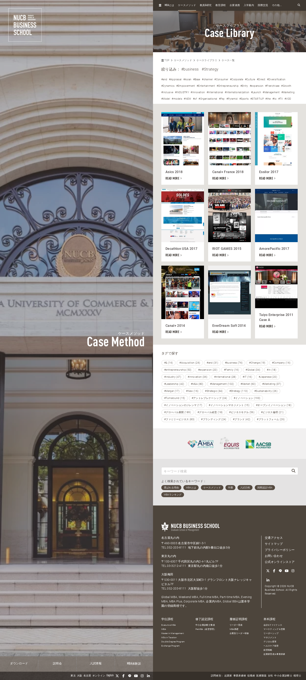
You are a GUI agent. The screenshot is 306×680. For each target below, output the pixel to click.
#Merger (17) (171, 391)
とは (169, 5)
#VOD (288, 98)
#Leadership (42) (174, 384)
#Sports (244, 98)
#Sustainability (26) (265, 391)
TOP (166, 60)
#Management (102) (222, 384)
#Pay (222, 98)
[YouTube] (136, 676)
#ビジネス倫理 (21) (272, 412)
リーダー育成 (236, 625)
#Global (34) (253, 369)
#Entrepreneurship (228, 85)
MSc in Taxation (169, 637)
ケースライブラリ (207, 60)
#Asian (187, 79)
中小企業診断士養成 (205, 625)
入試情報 (96, 663)
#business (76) (234, 362)
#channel (207, 79)
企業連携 (235, 5)
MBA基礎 (234, 629)
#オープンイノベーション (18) (273, 405)
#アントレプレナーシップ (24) (209, 398)
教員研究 (206, 5)
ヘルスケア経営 (271, 646)
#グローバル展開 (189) (177, 412)
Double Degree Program (173, 641)
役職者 (251, 676)
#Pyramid (232, 98)
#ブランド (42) (241, 419)
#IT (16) (247, 376)
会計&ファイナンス (273, 625)
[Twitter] (117, 676)
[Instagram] (142, 676)
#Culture (250, 79)
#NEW (187, 98)
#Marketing (288, 92)
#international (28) (225, 376)
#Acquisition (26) (189, 362)
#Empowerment (185, 85)
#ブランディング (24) (213, 419)
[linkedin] (148, 676)
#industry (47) (172, 376)
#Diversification (276, 79)
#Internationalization (237, 92)
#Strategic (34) (214, 391)
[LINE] (130, 676)
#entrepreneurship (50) (178, 369)
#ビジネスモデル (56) (241, 412)
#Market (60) (248, 384)
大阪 (79, 676)
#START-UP (257, 98)
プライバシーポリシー (280, 549)
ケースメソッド (187, 5)
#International (215, 92)
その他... (277, 5)
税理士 (297, 676)
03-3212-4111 (176, 565)
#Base (196, 79)
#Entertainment (206, 85)
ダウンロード (19, 663)
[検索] (293, 471)
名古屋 (87, 676)
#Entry (244, 85)
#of (195, 98)
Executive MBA (168, 625)
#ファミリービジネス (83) (179, 419)
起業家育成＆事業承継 (274, 654)
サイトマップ (274, 543)
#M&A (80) (197, 384)
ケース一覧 (228, 60)
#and (164, 79)
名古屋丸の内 (170, 537)
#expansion (257, 85)
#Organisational (208, 98)
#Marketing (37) (271, 384)
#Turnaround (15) (174, 398)
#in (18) (271, 369)
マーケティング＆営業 (274, 629)
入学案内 (249, 5)
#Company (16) (281, 362)
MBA (163, 629)
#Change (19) (257, 362)
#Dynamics (167, 85)
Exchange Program (170, 646)
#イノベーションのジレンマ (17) (183, 405)
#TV (280, 98)
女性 (270, 676)
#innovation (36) (198, 376)
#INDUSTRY (182, 92)
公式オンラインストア (280, 562)
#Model (165, 98)
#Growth (286, 85)
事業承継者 (239, 676)
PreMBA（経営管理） (205, 629)
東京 (73, 676)
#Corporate (236, 79)
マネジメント (270, 637)
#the (268, 98)
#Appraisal (175, 79)
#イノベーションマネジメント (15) (229, 405)
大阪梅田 (167, 574)
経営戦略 (268, 650)
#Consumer (221, 79)
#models (177, 98)
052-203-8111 (176, 547)
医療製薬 (261, 676)
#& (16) (168, 362)
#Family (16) (231, 369)
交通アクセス (274, 537)
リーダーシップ (271, 633)
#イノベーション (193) (247, 398)
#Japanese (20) (268, 376)
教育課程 (220, 5)
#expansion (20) (207, 369)
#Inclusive (167, 92)
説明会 (57, 663)
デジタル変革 (270, 641)
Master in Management (172, 633)
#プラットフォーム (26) (271, 419)
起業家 (228, 676)
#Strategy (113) (238, 391)
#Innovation (198, 92)
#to (274, 98)
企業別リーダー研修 (239, 633)
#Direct (261, 79)
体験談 (134, 663)
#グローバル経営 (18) (210, 412)
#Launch (256, 92)
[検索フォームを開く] (299, 5)
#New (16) (192, 391)
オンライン (98, 676)
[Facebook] (123, 676)
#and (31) (212, 362)
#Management (271, 92)
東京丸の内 (168, 556)
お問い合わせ (274, 555)
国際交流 (263, 5)
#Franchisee (272, 85)
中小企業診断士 (283, 676)
